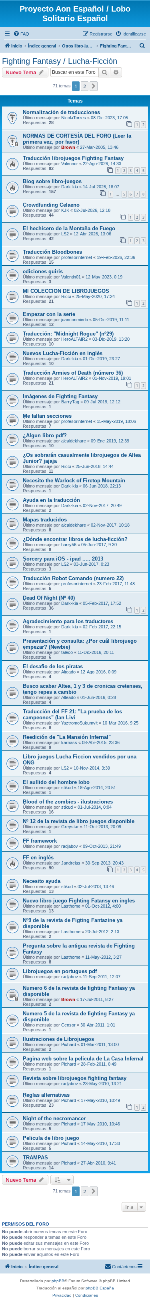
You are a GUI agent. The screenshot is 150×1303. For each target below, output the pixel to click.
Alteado (68, 671)
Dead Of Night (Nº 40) (49, 598)
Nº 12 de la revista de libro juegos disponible (78, 821)
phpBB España (100, 1288)
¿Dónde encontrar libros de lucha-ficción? (75, 539)
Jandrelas (70, 863)
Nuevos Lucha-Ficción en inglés (62, 353)
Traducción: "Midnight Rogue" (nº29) (68, 334)
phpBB (58, 1281)
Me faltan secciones (47, 416)
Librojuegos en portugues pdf (60, 971)
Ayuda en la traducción (51, 500)
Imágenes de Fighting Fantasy (60, 396)
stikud (67, 787)
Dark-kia (69, 186)
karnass (69, 742)
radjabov (69, 846)
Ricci (66, 296)
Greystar (70, 826)
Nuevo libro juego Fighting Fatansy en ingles (79, 901)
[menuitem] (21, 34)
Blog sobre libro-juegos (52, 181)
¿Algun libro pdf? (45, 435)
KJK (65, 210)
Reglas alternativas (46, 1095)
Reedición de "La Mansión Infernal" (67, 737)
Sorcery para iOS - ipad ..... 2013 (63, 559)
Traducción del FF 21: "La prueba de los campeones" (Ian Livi (72, 715)
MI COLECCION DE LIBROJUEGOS (66, 291)
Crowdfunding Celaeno (51, 205)
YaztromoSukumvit (79, 723)
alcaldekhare (73, 440)
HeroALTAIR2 (74, 339)
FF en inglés (38, 858)
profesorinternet (76, 257)
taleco (67, 652)
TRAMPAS (35, 1158)
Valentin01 (71, 276)
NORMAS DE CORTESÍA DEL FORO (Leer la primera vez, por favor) (77, 139)
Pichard (68, 1044)
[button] (94, 86)
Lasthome (70, 906)
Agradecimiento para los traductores (68, 621)
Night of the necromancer (54, 1118)
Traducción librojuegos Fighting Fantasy (73, 158)
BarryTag (70, 401)
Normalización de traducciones (61, 112)
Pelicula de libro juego (51, 1138)
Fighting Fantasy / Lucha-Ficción (59, 61)
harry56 (68, 544)
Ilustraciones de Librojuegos (58, 1039)
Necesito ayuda (41, 881)
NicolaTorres (73, 117)
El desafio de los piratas (53, 666)
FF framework (40, 841)
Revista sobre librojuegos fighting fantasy (74, 1078)
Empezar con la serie (49, 314)
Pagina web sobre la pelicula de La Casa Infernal (83, 1059)
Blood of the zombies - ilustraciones (68, 802)
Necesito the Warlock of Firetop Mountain (74, 481)
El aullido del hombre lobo (56, 782)
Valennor (69, 163)
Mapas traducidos (45, 520)
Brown (68, 147)
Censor (68, 1025)
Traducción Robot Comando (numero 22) (73, 578)
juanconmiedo (74, 319)
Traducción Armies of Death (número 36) (73, 373)
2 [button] (84, 86)
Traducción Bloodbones (52, 252)
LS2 (65, 233)
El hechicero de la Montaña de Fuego (69, 228)
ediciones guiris (43, 271)
